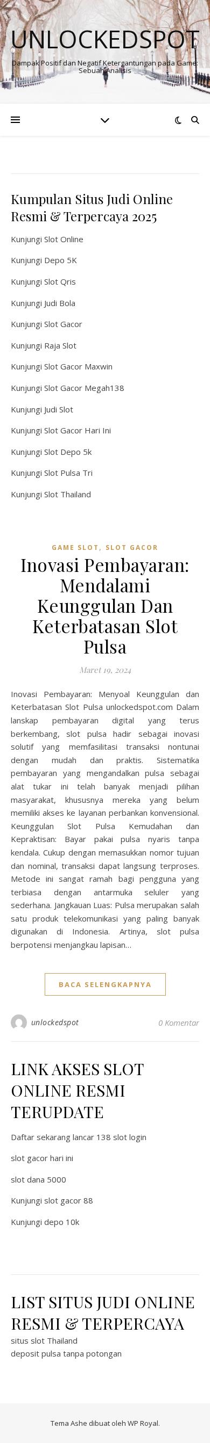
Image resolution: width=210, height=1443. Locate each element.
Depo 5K (60, 260)
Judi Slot (58, 409)
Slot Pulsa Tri (68, 472)
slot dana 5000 (38, 1179)
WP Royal (143, 1423)
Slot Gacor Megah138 (84, 387)
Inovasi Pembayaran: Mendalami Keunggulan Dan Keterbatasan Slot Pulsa (105, 605)
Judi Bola (59, 303)
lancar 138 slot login (109, 1137)
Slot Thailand (67, 494)
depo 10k (61, 1221)
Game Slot (75, 547)
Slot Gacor (63, 323)
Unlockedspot (105, 39)
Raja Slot (60, 345)
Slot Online (63, 239)
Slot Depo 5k (68, 451)
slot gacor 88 (68, 1200)
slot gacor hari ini (42, 1157)
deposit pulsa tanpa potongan (66, 1353)
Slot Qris (60, 281)
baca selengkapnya (105, 984)
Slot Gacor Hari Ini (77, 430)
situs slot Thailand (44, 1340)
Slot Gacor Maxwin (78, 366)
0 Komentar (178, 1022)
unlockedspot (55, 1022)
